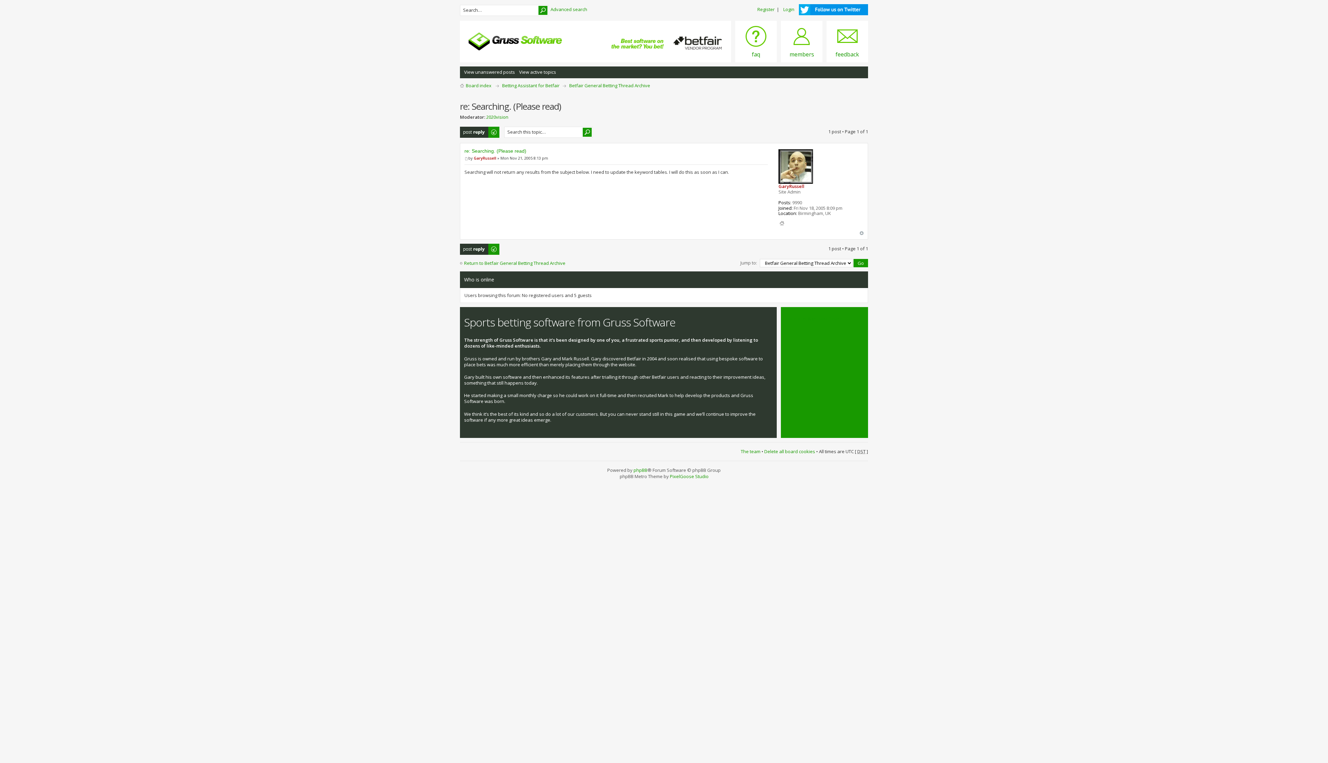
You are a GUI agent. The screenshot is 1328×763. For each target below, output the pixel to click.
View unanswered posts (489, 72)
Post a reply (472, 130)
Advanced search (569, 9)
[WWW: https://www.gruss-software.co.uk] (781, 223)
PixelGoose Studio (689, 476)
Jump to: (748, 263)
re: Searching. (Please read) (495, 151)
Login (788, 9)
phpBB (640, 470)
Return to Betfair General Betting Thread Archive (514, 263)
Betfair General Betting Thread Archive (609, 85)
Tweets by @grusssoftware (813, 318)
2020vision (497, 117)
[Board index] (515, 42)
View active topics (537, 72)
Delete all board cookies (789, 451)
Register (766, 9)
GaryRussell (485, 158)
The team (750, 451)
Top (862, 233)
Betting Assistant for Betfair (531, 85)
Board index (478, 85)
